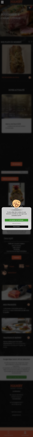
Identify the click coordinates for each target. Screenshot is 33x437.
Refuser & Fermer (16, 223)
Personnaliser (16, 226)
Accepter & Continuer (16, 220)
